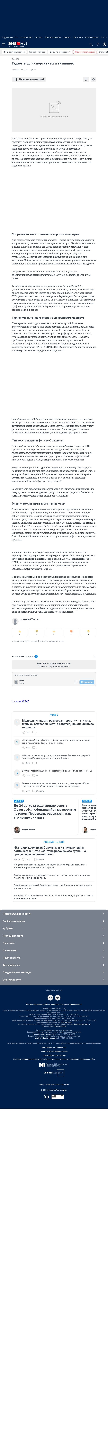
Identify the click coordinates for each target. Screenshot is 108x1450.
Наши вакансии (12, 957)
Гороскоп (78, 38)
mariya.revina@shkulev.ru (45, 1038)
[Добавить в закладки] (86, 79)
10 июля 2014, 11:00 (20, 70)
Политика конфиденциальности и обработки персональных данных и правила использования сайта (54, 1059)
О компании (10, 950)
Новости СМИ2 (20, 701)
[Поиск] (91, 44)
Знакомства (26, 38)
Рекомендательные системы (54, 1055)
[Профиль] (104, 44)
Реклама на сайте (13, 935)
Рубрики (8, 928)
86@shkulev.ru (66, 1022)
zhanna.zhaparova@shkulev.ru (44, 1034)
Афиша (67, 38)
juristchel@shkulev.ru (82, 1024)
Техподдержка (11, 965)
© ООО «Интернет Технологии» (54, 1090)
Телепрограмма (53, 38)
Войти (21, 683)
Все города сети (12, 979)
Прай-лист (9, 943)
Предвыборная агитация (17, 972)
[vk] (57, 998)
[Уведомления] (97, 44)
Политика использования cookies (54, 1051)
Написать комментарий (31, 79)
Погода (39, 38)
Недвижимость (10, 38)
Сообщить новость (14, 921)
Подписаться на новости (17, 913)
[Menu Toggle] (3, 44)
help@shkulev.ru (60, 1026)
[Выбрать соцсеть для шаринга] (93, 79)
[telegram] (50, 998)
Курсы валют (92, 38)
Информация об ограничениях (54, 1047)
